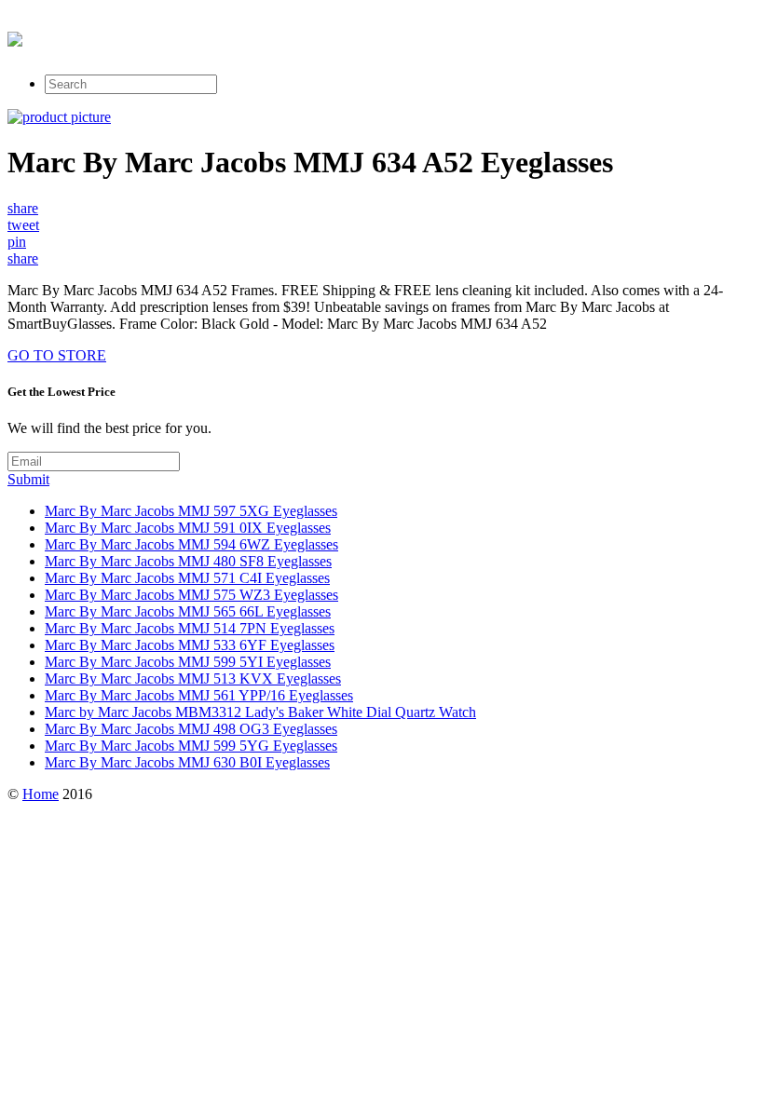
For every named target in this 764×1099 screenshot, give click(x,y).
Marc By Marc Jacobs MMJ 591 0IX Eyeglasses (188, 528)
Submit (28, 479)
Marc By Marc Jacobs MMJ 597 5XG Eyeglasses (191, 511)
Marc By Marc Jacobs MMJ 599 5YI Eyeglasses (188, 662)
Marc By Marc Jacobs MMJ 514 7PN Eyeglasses (189, 628)
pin (16, 242)
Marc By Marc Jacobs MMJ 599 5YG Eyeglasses (191, 745)
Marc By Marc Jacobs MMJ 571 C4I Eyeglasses (187, 578)
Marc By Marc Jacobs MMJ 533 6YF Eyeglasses (189, 645)
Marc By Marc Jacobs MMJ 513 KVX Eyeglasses (193, 678)
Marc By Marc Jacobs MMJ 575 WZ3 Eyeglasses (191, 595)
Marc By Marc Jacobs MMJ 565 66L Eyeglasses (188, 611)
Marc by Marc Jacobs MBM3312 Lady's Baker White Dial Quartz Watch (260, 712)
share (22, 208)
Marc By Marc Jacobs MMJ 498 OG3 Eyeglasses (191, 729)
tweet (23, 225)
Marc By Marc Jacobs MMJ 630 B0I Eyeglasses (187, 762)
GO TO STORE (56, 355)
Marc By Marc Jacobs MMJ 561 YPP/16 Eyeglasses (199, 695)
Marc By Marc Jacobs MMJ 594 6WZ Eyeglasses (191, 544)
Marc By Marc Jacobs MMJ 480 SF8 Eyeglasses (188, 561)
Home (40, 794)
